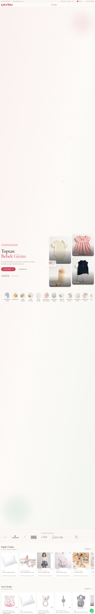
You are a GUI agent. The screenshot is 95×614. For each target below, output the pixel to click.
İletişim (68, 1)
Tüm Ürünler (54, 4)
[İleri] (93, 565)
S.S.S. (72, 1)
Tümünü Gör (87, 549)
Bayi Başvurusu (23, 269)
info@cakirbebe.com (19, 1)
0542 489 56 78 (6, 1)
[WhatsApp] (92, 611)
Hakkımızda (63, 1)
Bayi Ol (92, 1)
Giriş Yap (88, 1)
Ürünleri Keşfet (7, 269)
